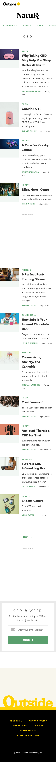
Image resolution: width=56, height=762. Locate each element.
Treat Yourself (32, 402)
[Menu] (4, 16)
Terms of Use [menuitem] (28, 730)
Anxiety (27, 352)
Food (25, 104)
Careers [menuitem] (39, 725)
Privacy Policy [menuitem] (38, 721)
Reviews (27, 459)
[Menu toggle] (18, 3)
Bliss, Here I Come (35, 189)
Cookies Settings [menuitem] (28, 735)
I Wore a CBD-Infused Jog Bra (33, 466)
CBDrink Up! (31, 108)
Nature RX (28, 16)
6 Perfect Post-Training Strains (33, 276)
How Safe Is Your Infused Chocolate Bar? (35, 324)
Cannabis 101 (30, 315)
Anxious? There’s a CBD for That (35, 433)
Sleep (25, 51)
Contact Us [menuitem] (20, 725)
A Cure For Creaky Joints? (35, 147)
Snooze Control (33, 500)
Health (26, 185)
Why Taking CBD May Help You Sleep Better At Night (36, 60)
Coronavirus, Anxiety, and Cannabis (31, 362)
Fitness (26, 270)
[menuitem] (10, 25)
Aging (25, 140)
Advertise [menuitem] (16, 721)
